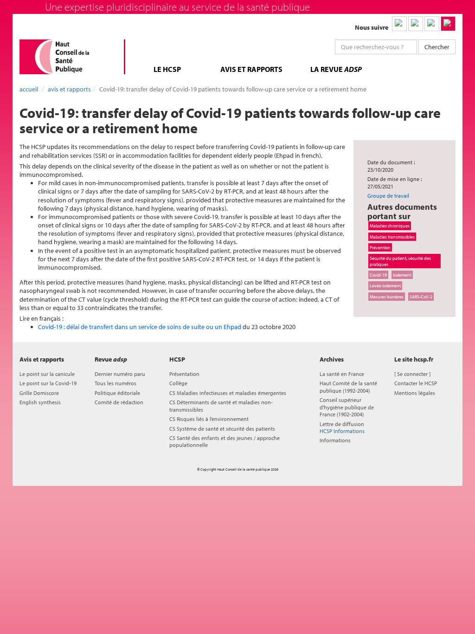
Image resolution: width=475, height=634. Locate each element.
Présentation (184, 373)
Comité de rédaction (119, 402)
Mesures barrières (387, 296)
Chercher (436, 47)
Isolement (402, 275)
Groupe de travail (388, 195)
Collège (178, 383)
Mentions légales (414, 392)
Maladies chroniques (390, 225)
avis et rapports (251, 69)
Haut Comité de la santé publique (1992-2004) (348, 387)
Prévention (380, 247)
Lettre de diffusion (342, 427)
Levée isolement (385, 285)
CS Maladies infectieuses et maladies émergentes (227, 392)
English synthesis (40, 402)
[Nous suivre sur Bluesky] (415, 23)
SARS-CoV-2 (421, 296)
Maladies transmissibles (392, 236)
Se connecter (412, 373)
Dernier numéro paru (120, 373)
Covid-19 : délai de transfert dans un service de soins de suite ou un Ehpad (140, 327)
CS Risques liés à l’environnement (209, 418)
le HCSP (167, 69)
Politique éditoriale (117, 392)
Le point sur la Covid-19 (48, 383)
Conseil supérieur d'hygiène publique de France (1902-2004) (347, 407)
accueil (28, 89)
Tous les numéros (115, 383)
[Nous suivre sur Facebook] (431, 23)
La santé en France (342, 373)
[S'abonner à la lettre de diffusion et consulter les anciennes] (448, 23)
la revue (336, 69)
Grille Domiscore (39, 392)
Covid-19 (378, 275)
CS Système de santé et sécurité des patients (222, 428)
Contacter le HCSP (415, 383)
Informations (335, 440)
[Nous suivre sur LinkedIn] (399, 23)
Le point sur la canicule (47, 373)
